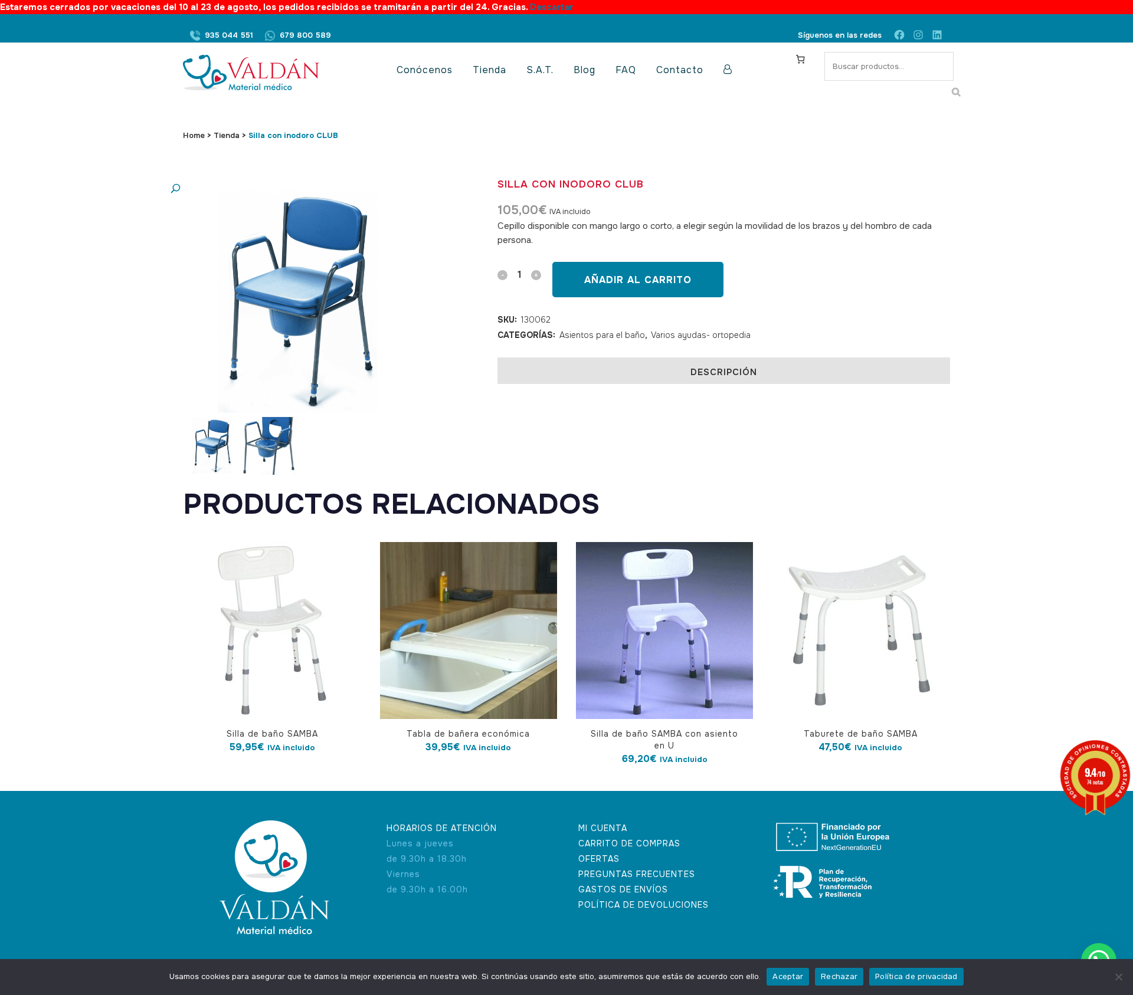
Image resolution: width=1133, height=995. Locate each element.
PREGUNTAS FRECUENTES (636, 874)
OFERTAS (599, 858)
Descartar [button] (551, 7)
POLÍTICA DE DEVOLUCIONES (643, 904)
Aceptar (787, 976)
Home (194, 135)
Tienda (227, 135)
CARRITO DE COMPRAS (629, 843)
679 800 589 (305, 35)
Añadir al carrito (638, 280)
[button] (286, 189)
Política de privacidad (916, 976)
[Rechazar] (1118, 977)
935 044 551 (229, 35)
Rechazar (839, 976)
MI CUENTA (602, 828)
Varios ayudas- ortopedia (701, 335)
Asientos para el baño (602, 335)
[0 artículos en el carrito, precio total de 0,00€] (800, 59)
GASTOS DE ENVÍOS (623, 889)
